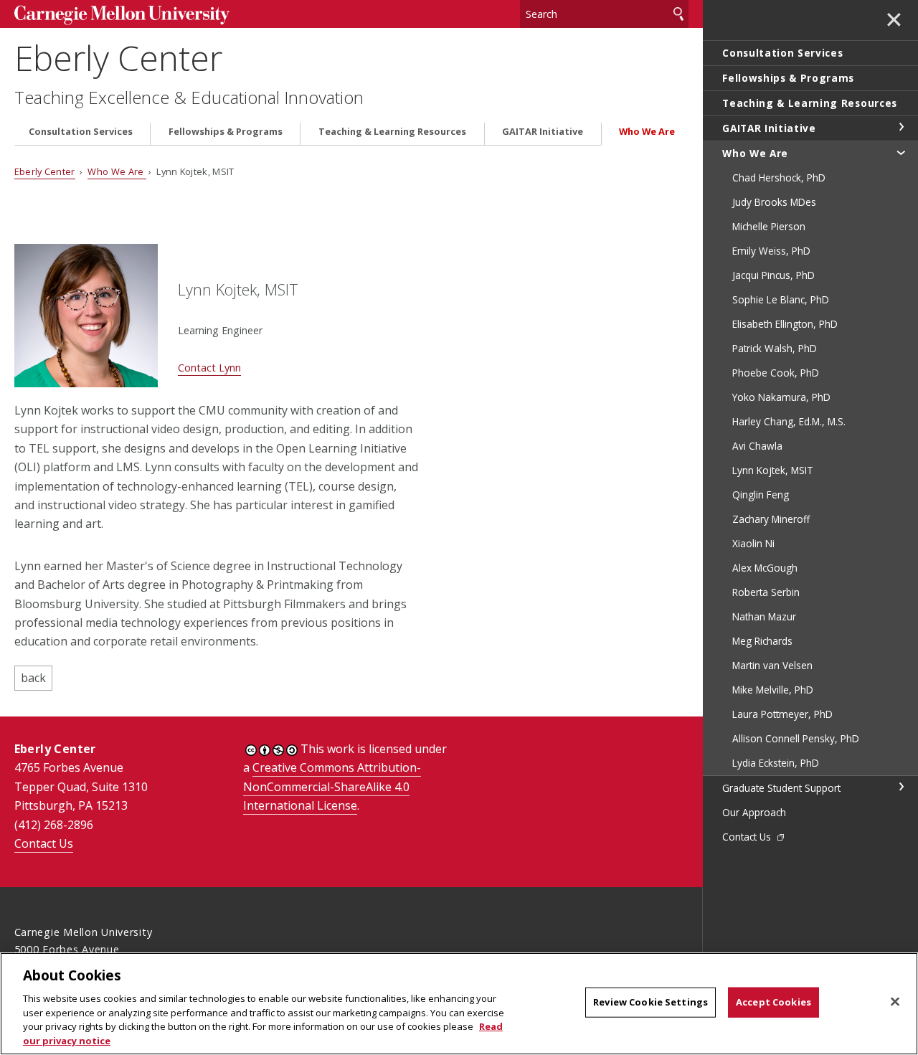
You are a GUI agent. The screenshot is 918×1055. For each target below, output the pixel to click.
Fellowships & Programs (226, 132)
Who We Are (647, 132)
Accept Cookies (773, 1001)
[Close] (895, 1002)
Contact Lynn (209, 367)
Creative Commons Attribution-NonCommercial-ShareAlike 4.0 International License (332, 786)
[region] (459, 1003)
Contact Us (43, 843)
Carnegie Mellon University (122, 15)
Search (678, 14)
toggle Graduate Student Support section (901, 787)
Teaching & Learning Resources (392, 132)
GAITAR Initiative (542, 132)
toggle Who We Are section (901, 152)
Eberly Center (118, 57)
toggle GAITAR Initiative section (901, 127)
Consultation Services (81, 132)
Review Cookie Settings (650, 1001)
